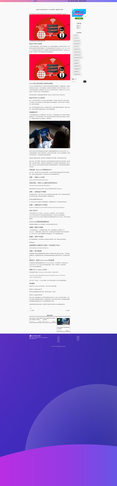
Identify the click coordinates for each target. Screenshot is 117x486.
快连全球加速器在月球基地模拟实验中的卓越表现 (63, 328)
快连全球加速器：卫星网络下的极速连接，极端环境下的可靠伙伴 (36, 319)
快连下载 (76, 46)
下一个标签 (67, 310)
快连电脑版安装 (77, 68)
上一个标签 (32, 310)
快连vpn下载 (77, 40)
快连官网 (76, 60)
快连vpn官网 (77, 43)
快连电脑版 (76, 63)
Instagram (78, 338)
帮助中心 (78, 26)
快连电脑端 (76, 71)
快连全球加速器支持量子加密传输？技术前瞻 (49, 319)
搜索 (84, 81)
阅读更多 (40, 321)
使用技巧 (78, 25)
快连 (30, 308)
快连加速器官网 (77, 54)
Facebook (78, 337)
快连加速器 (77, 49)
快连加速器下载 (77, 52)
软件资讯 (78, 28)
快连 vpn (76, 38)
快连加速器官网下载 (78, 57)
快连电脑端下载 (77, 74)
